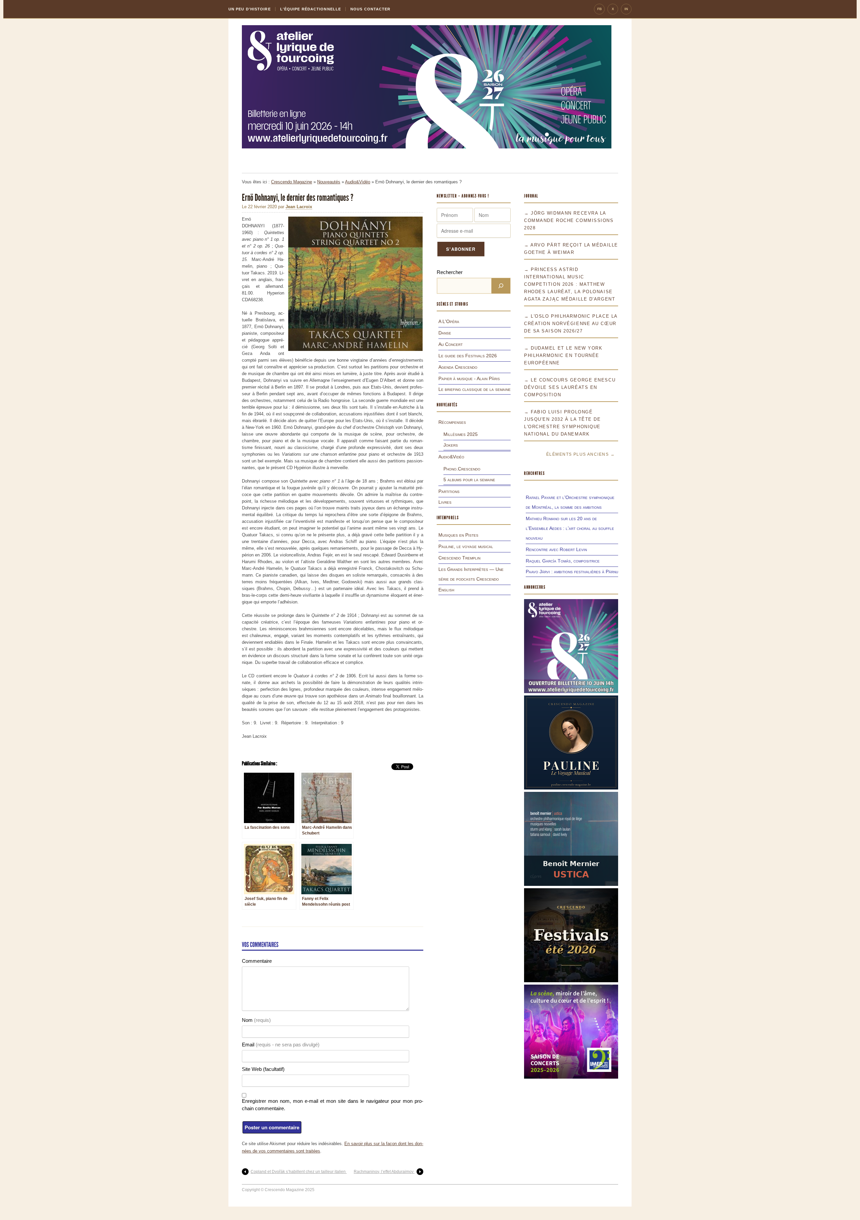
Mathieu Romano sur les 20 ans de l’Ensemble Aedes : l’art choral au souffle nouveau (570, 528)
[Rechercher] (500, 285)
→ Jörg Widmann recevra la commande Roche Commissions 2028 (569, 220)
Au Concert (450, 344)
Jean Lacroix (299, 206)
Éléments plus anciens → (580, 454)
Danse (444, 332)
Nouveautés (328, 181)
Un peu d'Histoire (249, 9)
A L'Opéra (448, 321)
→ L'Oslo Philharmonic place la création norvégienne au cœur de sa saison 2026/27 (570, 323)
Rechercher (450, 272)
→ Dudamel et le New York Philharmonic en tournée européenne (563, 355)
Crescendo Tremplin (459, 557)
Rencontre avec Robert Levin (556, 549)
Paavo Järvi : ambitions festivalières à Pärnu (572, 571)
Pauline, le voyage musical (465, 546)
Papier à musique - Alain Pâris (469, 378)
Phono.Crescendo (461, 468)
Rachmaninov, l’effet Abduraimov (384, 1171)
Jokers (450, 445)
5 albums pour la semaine (469, 479)
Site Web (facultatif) (263, 1069)
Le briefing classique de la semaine (474, 389)
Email (280, 1044)
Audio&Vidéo (357, 181)
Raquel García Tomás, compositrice (563, 560)
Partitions (449, 491)
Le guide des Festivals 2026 (467, 355)
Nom (256, 1020)
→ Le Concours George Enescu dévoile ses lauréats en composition (569, 387)
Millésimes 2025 (460, 434)
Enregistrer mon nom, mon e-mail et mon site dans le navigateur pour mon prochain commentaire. (332, 1104)
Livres (445, 502)
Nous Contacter (370, 9)
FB (599, 9)
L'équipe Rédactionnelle (310, 9)
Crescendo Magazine (291, 181)
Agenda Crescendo (457, 367)
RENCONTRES (534, 473)
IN (626, 9)
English (446, 589)
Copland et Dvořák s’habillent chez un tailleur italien (299, 1171)
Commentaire (257, 961)
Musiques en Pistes (458, 535)
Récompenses (452, 422)
